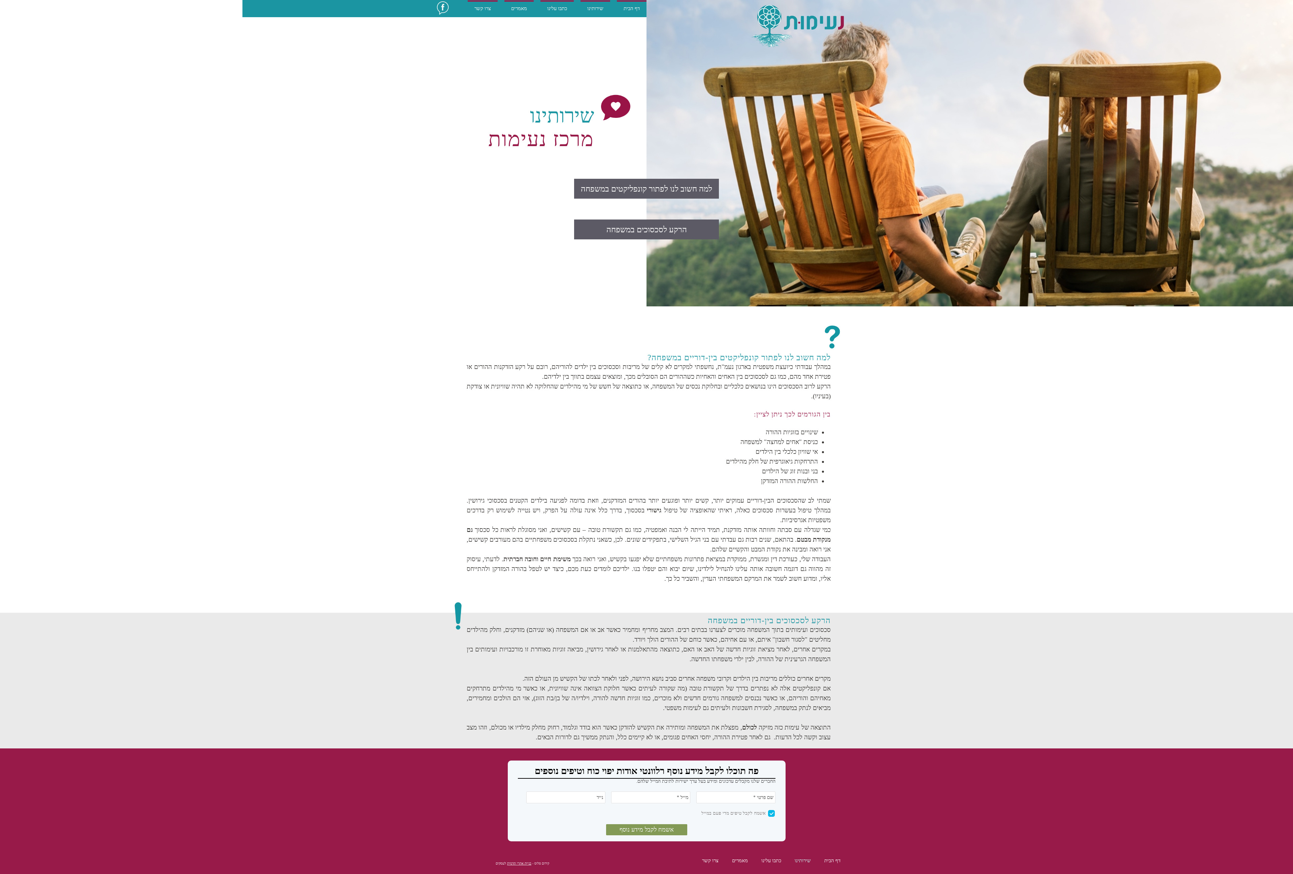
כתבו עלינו (771, 860)
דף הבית (832, 860)
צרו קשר (710, 860)
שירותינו (803, 860)
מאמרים (740, 860)
